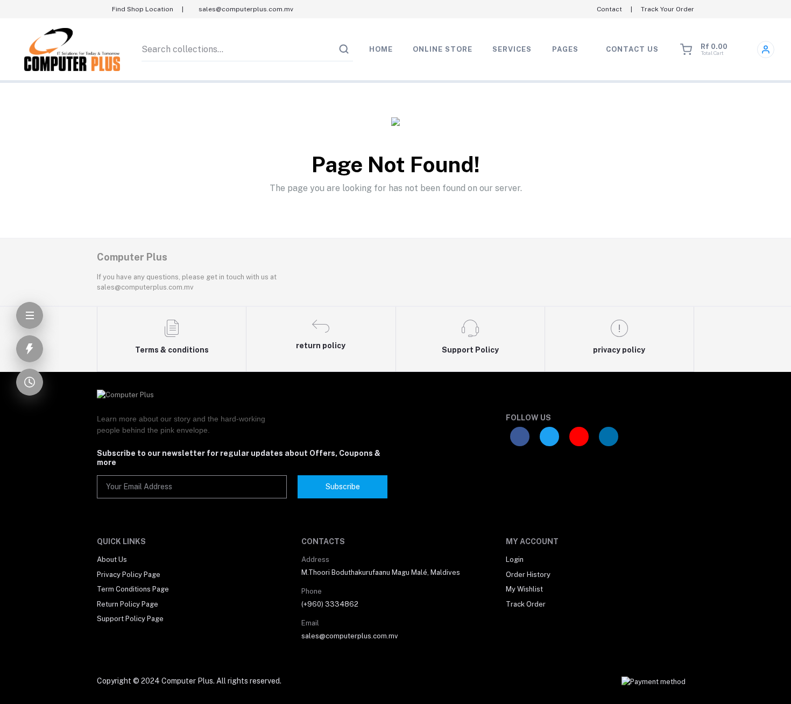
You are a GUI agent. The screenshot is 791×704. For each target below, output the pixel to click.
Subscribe (343, 486)
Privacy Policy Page (128, 575)
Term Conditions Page (133, 589)
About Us (112, 559)
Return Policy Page (127, 604)
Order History (528, 575)
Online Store (442, 49)
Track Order (526, 604)
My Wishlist (524, 589)
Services (512, 49)
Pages (565, 49)
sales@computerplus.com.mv (349, 636)
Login (515, 559)
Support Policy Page (130, 619)
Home (381, 49)
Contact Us (632, 49)
